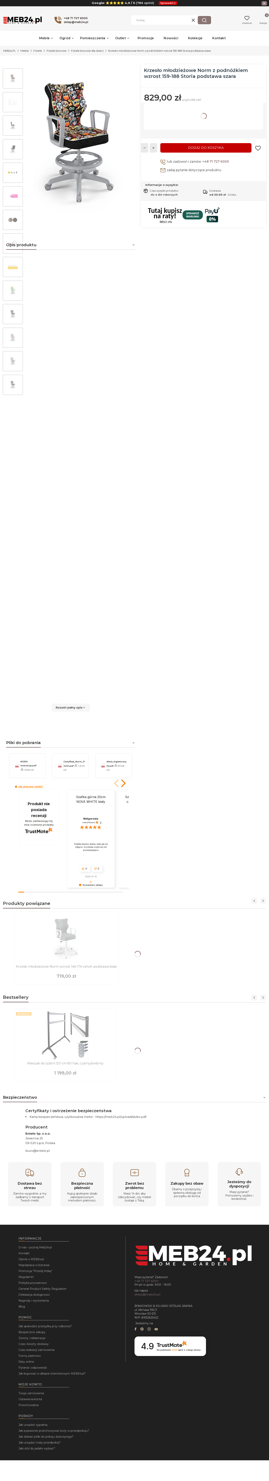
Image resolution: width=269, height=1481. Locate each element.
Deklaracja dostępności (34, 1294)
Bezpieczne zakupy (32, 1332)
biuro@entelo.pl (37, 1151)
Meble (24, 50)
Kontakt (24, 1253)
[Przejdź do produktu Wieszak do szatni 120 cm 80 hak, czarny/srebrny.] (65, 1035)
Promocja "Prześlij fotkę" (35, 1271)
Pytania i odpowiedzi (33, 1367)
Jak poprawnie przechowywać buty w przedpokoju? (54, 1431)
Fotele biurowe (56, 50)
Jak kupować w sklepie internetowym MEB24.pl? (52, 1373)
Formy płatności (30, 1356)
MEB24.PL (9, 50)
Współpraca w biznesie (34, 1265)
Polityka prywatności (33, 1283)
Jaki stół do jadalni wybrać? (37, 1448)
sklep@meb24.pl (147, 1294)
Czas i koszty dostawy (34, 1344)
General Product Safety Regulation (43, 1289)
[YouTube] (156, 1329)
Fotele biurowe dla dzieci (87, 50)
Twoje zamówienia (31, 1393)
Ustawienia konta (30, 1399)
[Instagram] (149, 1329)
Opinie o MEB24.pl (31, 1259)
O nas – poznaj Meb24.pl (35, 1247)
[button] (204, 20)
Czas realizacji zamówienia (37, 1350)
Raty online (26, 1361)
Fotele (37, 50)
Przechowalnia (29, 1405)
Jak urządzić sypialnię (33, 1425)
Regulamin (26, 1277)
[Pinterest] (142, 1329)
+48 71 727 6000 (215, 161)
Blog (22, 1306)
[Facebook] (135, 1329)
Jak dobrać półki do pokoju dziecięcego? (46, 1436)
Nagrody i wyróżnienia (34, 1300)
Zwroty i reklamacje (32, 1338)
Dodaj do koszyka (206, 148)
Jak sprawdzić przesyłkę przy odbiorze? (45, 1326)
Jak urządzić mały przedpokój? (40, 1442)
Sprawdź (166, 3)
